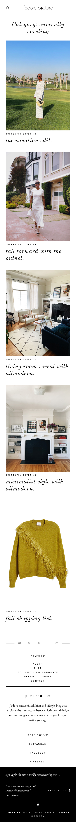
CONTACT (38, 681)
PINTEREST (38, 762)
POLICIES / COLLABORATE (38, 672)
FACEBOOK (38, 753)
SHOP (38, 668)
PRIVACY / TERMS (38, 677)
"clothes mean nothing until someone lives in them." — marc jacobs (21, 790)
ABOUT (38, 664)
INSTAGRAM (38, 744)
